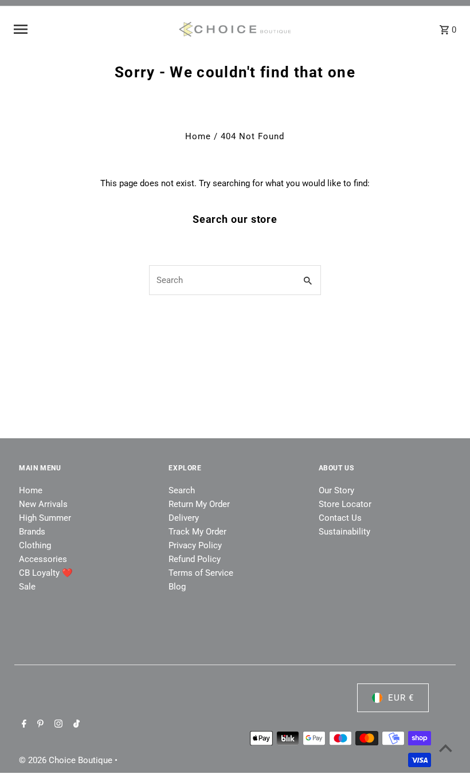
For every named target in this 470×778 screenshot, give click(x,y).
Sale (27, 586)
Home (198, 136)
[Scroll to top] (446, 748)
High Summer (45, 518)
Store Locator (345, 504)
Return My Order (199, 504)
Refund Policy (195, 559)
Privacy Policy (195, 545)
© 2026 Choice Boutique (67, 760)
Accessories (43, 559)
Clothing (35, 545)
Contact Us (340, 518)
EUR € (401, 698)
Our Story (336, 490)
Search (182, 490)
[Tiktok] (75, 724)
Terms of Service (201, 573)
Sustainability (344, 531)
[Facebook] (22, 724)
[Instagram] (57, 724)
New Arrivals (43, 504)
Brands (32, 531)
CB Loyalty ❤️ (46, 573)
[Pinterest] (39, 724)
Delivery (184, 518)
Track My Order (197, 531)
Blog (177, 586)
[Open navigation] (91, 29)
